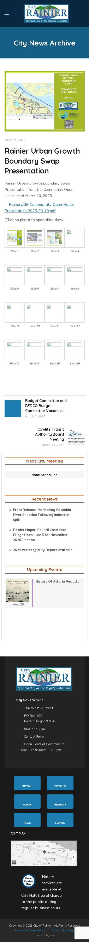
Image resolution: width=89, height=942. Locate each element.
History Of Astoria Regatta (57, 581)
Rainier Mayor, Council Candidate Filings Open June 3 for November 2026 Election (40, 535)
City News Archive (44, 42)
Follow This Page (63, 930)
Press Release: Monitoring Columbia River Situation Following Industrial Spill (42, 515)
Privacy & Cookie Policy (30, 930)
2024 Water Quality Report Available (43, 550)
